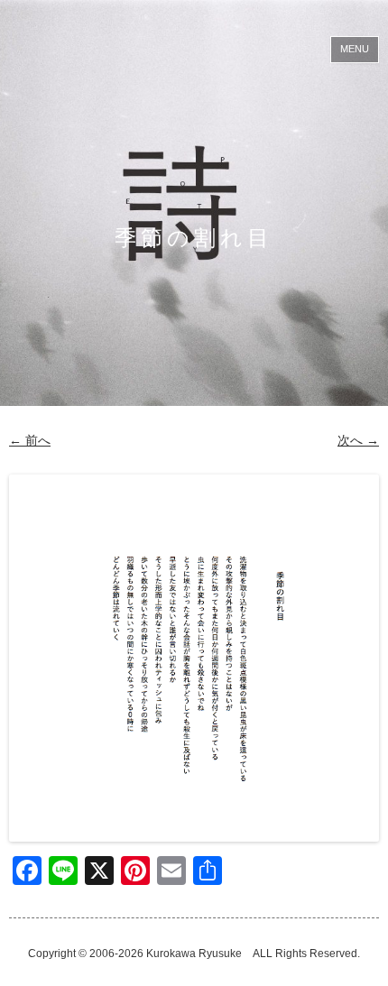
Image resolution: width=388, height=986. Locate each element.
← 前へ (30, 440)
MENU (354, 48)
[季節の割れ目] (194, 658)
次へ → (358, 440)
